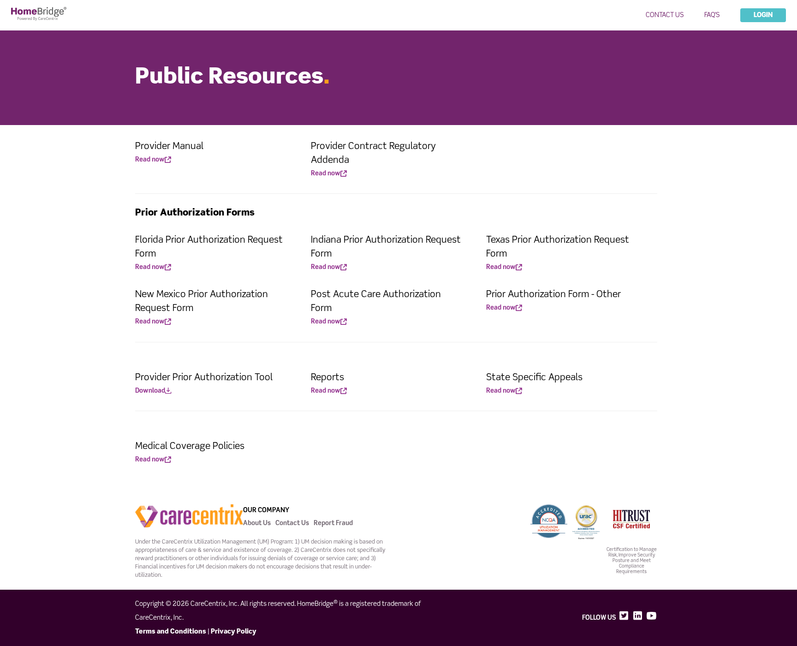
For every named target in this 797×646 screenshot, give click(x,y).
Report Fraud (333, 523)
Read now (150, 159)
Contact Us (292, 523)
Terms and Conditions (170, 631)
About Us (257, 523)
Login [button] (763, 15)
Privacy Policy (233, 631)
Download (150, 391)
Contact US (665, 15)
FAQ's (712, 15)
